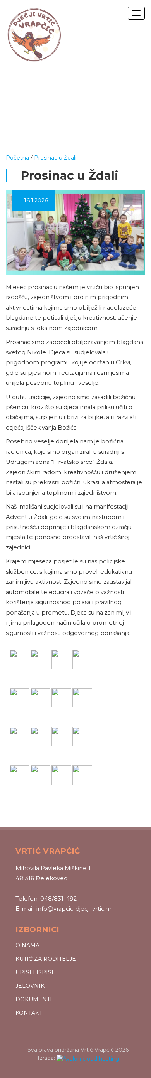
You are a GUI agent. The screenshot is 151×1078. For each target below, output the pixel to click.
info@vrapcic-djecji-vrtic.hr (74, 908)
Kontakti (29, 1012)
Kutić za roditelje (45, 958)
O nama (27, 945)
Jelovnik (30, 985)
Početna (17, 157)
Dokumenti (33, 999)
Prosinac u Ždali (55, 157)
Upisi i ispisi (34, 972)
